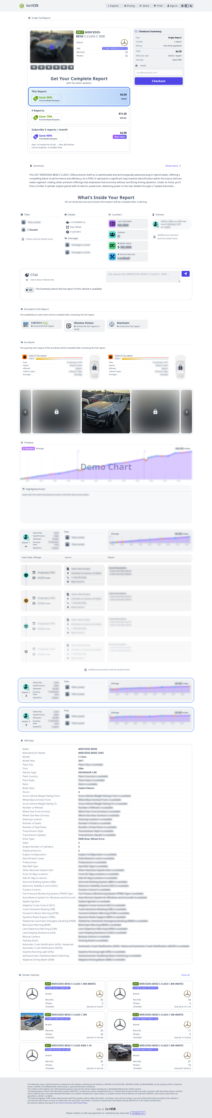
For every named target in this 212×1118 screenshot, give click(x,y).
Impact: (32, 358)
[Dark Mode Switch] (187, 6)
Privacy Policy (81, 1103)
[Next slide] (187, 411)
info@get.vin (138, 1113)
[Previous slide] (25, 411)
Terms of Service (65, 1103)
